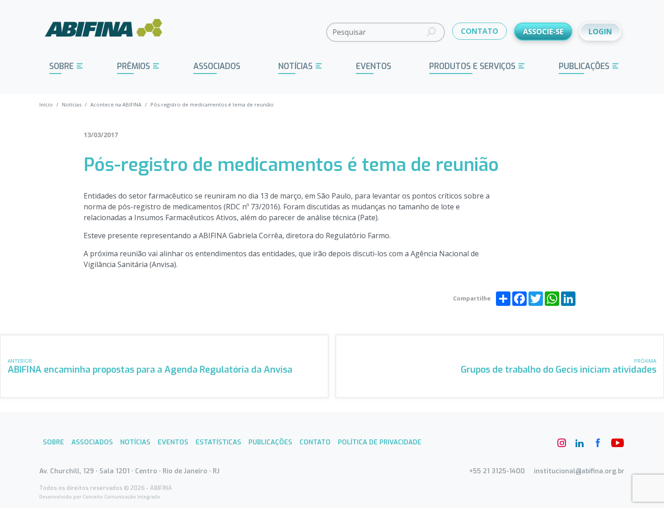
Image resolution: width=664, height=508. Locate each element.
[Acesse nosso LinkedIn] (579, 443)
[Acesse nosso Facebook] (598, 443)
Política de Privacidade (379, 442)
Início (46, 104)
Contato (315, 442)
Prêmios (133, 66)
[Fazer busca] (431, 32)
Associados (216, 66)
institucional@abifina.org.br (579, 471)
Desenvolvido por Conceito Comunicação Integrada (99, 497)
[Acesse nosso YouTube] (616, 443)
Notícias (295, 66)
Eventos (373, 66)
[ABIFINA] (103, 32)
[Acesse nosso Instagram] (561, 443)
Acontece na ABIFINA (115, 104)
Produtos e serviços (472, 66)
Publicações (584, 66)
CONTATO (479, 31)
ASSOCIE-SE (543, 32)
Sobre (61, 66)
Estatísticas (218, 442)
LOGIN (600, 32)
